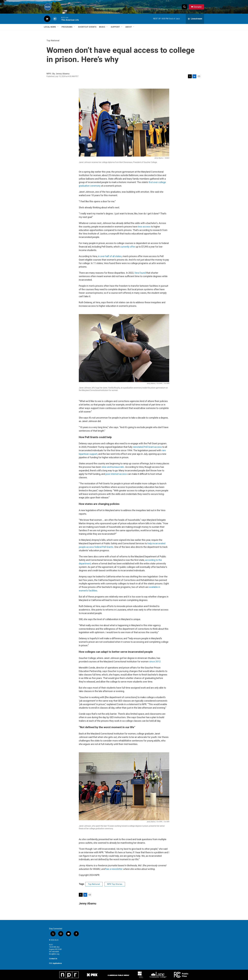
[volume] (55, 19)
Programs (67, 27)
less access (144, 226)
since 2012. (155, 661)
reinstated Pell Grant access (147, 447)
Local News (50, 27)
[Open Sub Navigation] (58, 27)
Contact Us (53, 959)
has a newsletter (114, 869)
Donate (197, 6)
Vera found (140, 272)
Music (102, 27)
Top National (53, 40)
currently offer (127, 246)
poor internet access (116, 474)
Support (115, 27)
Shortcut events (87, 27)
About (128, 27)
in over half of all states (110, 256)
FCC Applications (55, 963)
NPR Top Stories (114, 884)
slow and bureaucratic (113, 467)
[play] (47, 18)
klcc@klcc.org (54, 954)
